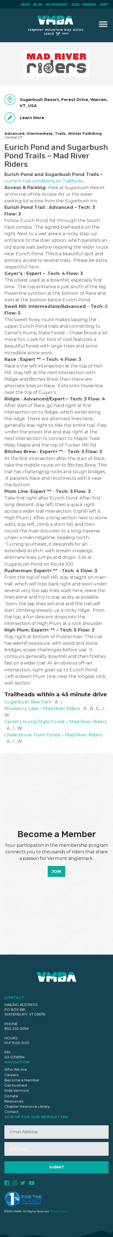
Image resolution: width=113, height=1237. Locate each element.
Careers (11, 1075)
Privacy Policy (59, 1211)
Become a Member (21, 1080)
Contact (11, 1112)
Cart (104, 5)
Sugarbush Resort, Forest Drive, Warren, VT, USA (64, 102)
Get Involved (15, 1085)
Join (75, 5)
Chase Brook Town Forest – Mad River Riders (53, 734)
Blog (38, 5)
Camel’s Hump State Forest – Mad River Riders (55, 721)
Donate (89, 5)
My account (57, 5)
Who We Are (15, 1069)
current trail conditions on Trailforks (43, 181)
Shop (25, 5)
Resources (13, 1101)
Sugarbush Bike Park (28, 702)
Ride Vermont (16, 1091)
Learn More (32, 117)
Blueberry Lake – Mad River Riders (42, 708)
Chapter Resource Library (27, 1106)
